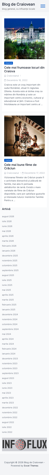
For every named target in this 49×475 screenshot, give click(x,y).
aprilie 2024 (8, 339)
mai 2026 (6, 231)
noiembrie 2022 (9, 412)
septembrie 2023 (10, 373)
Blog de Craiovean (18, 4)
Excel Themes (31, 465)
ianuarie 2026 (8, 250)
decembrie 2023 (10, 358)
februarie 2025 (9, 304)
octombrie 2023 (9, 368)
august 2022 (8, 422)
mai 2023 (6, 393)
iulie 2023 (7, 383)
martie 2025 (8, 299)
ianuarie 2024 (8, 353)
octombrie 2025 (9, 265)
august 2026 (8, 216)
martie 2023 (8, 402)
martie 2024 (8, 344)
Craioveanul (13, 75)
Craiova (8, 63)
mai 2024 (6, 334)
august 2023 (8, 378)
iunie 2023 (7, 388)
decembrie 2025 (10, 255)
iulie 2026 (7, 221)
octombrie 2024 (9, 324)
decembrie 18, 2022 (17, 80)
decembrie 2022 (10, 407)
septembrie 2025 (10, 270)
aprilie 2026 (7, 236)
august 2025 (8, 275)
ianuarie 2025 (8, 309)
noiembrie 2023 (9, 363)
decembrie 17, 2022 (34, 173)
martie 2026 (8, 241)
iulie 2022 (7, 427)
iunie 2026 (7, 226)
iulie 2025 (7, 280)
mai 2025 (6, 290)
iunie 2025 (7, 285)
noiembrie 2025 (9, 260)
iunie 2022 (7, 432)
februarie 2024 (9, 348)
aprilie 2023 (8, 397)
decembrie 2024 (10, 314)
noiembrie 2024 (9, 319)
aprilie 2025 (7, 295)
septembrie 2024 (10, 329)
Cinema (8, 160)
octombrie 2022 (9, 417)
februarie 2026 (9, 246)
